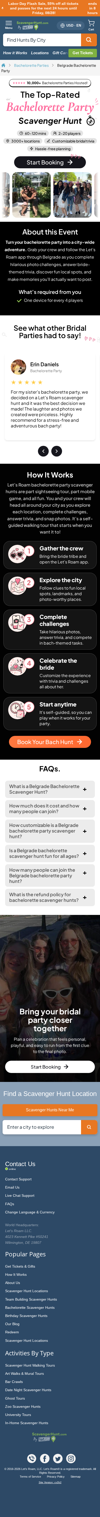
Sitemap (76, 1476)
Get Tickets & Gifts (20, 1266)
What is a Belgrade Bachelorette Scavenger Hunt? (44, 789)
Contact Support (18, 1179)
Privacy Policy (56, 1476)
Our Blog (12, 1324)
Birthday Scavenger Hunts (26, 1316)
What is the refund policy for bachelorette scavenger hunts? (44, 897)
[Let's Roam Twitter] (58, 1462)
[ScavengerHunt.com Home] (3, 65)
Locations (40, 53)
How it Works (15, 53)
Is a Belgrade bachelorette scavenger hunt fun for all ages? (44, 853)
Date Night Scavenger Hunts (28, 1390)
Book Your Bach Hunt (45, 741)
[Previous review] (43, 451)
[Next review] (56, 451)
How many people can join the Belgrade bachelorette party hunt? (42, 875)
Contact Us (20, 1163)
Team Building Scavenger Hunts (31, 1299)
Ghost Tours (15, 1398)
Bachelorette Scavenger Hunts (30, 1307)
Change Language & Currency (30, 1212)
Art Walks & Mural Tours (24, 1373)
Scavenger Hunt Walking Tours (30, 1365)
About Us (12, 1283)
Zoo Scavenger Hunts (23, 1406)
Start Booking (45, 162)
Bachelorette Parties (31, 65)
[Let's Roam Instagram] (71, 1462)
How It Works (16, 1274)
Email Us (12, 1187)
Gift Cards (62, 53)
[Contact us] (32, 1462)
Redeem (12, 1332)
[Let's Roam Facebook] (45, 1462)
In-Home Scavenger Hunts (26, 1423)
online (12, 1169)
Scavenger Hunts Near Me (50, 1110)
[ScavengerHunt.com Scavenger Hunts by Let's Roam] (33, 25)
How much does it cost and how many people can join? (44, 808)
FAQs (9, 1204)
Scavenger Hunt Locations (26, 1291)
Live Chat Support (19, 1195)
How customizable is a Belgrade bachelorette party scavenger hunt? (43, 830)
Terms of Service (31, 1476)
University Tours (18, 1415)
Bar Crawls (14, 1382)
